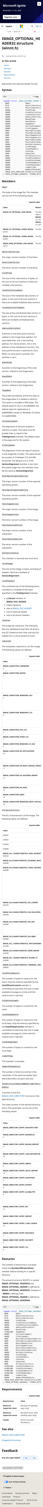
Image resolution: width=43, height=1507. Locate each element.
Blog (34, 1493)
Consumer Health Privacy (12, 1500)
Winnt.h (17, 31)
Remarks (7, 71)
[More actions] (39, 32)
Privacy (16, 1497)
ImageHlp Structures (11, 1440)
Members (7, 68)
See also (7, 78)
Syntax (6, 65)
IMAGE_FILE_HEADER (22, 608)
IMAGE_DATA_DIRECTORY (13, 1096)
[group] (21, 137)
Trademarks (6, 1503)
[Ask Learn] (35, 32)
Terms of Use (32, 1500)
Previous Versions (22, 1493)
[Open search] (32, 26)
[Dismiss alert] (39, 4)
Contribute (6, 1497)
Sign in (38, 26)
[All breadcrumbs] (4, 32)
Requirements (9, 75)
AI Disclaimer (7, 1493)
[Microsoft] (21, 26)
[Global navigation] (2, 26)
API (9, 31)
